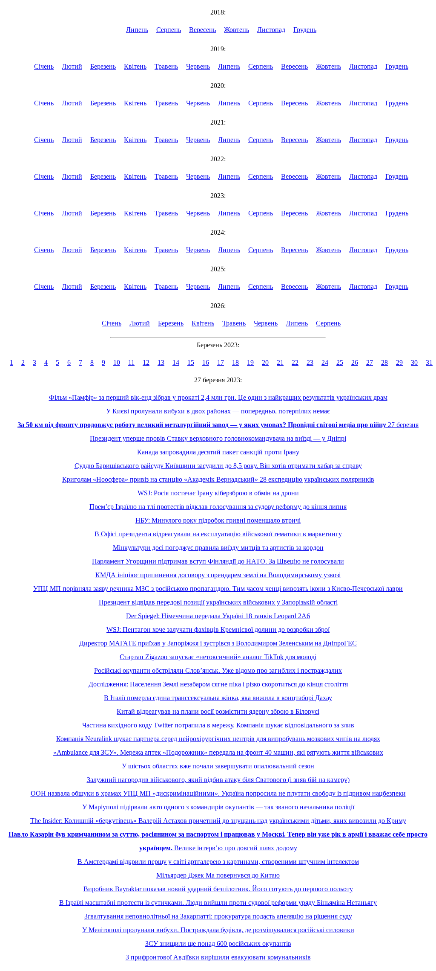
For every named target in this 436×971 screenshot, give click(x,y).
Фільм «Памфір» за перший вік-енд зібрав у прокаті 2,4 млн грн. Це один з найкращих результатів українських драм (218, 397)
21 (280, 362)
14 (175, 362)
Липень (137, 29)
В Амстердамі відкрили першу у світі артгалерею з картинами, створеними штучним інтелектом (218, 861)
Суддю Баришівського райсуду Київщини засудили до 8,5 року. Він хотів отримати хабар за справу (218, 465)
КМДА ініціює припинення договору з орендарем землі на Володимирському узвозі (218, 575)
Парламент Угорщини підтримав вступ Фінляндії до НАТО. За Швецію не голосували (218, 561)
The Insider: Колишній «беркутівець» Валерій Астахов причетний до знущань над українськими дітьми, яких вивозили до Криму (218, 820)
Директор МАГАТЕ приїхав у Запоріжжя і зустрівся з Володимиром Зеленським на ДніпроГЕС (218, 643)
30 (414, 362)
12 (146, 362)
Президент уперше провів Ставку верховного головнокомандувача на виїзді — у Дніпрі (218, 438)
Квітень (135, 66)
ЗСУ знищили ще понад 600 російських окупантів (218, 943)
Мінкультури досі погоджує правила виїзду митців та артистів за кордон (218, 547)
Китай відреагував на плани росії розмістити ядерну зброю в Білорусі (218, 711)
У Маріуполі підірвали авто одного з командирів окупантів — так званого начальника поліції (218, 807)
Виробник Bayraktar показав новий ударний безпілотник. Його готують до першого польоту (218, 889)
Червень (198, 66)
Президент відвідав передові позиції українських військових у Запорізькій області (218, 602)
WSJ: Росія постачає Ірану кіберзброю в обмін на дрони (218, 493)
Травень (166, 66)
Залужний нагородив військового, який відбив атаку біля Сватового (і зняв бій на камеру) (218, 779)
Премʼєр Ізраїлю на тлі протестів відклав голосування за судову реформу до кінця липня (218, 506)
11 (131, 362)
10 (116, 362)
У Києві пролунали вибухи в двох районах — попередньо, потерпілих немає (218, 411)
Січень (44, 66)
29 (399, 362)
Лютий (72, 66)
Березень (103, 66)
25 (339, 362)
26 (354, 362)
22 (295, 362)
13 (161, 362)
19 (250, 362)
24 (324, 362)
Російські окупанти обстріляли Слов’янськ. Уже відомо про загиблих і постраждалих (218, 670)
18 (235, 362)
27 (369, 362)
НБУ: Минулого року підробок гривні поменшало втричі (218, 520)
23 (310, 362)
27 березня (218, 424)
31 (429, 362)
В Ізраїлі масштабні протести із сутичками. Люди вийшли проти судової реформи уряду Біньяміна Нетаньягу (218, 902)
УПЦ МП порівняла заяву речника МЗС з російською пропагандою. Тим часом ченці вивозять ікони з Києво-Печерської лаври (218, 588)
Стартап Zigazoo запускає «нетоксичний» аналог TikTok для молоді (218, 656)
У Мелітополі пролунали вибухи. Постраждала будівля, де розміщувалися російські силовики (218, 929)
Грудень (304, 29)
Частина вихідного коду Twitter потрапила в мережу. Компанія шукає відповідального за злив (218, 725)
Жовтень (236, 29)
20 (265, 362)
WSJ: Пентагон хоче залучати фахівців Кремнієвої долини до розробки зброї (218, 629)
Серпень (168, 29)
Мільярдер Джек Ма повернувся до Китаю (218, 875)
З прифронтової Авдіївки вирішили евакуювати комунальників (218, 957)
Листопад (271, 29)
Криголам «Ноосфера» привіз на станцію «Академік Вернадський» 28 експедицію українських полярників (218, 479)
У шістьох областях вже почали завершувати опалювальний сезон (218, 766)
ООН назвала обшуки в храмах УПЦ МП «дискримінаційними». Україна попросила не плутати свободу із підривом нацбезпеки (218, 793)
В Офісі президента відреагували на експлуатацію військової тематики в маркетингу (218, 534)
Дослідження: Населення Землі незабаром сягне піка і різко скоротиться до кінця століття (218, 684)
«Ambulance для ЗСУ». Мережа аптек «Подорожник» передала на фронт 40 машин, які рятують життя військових (218, 752)
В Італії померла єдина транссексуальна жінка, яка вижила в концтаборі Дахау (218, 697)
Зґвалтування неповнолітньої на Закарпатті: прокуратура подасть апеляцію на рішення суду (218, 916)
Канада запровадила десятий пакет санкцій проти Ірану (218, 452)
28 (384, 362)
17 (220, 362)
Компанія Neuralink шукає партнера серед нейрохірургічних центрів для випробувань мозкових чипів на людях (218, 738)
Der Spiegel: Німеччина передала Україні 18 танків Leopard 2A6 (218, 615)
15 (190, 362)
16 (205, 362)
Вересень (202, 29)
